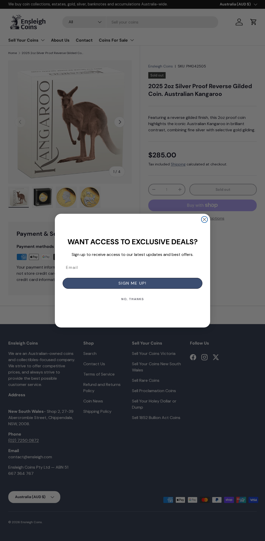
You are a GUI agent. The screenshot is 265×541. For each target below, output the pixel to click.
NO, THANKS (132, 299)
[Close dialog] (204, 219)
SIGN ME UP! (132, 283)
